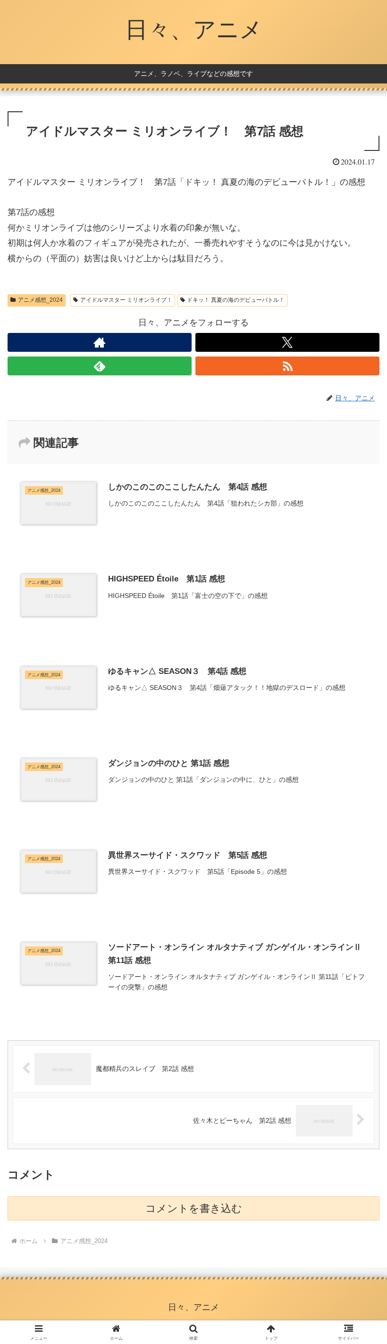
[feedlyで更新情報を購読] (100, 366)
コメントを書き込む (193, 1208)
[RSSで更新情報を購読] (287, 366)
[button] (358, 1234)
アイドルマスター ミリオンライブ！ (126, 300)
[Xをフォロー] (287, 342)
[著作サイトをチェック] (100, 342)
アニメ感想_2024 (40, 300)
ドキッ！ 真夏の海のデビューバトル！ (236, 300)
